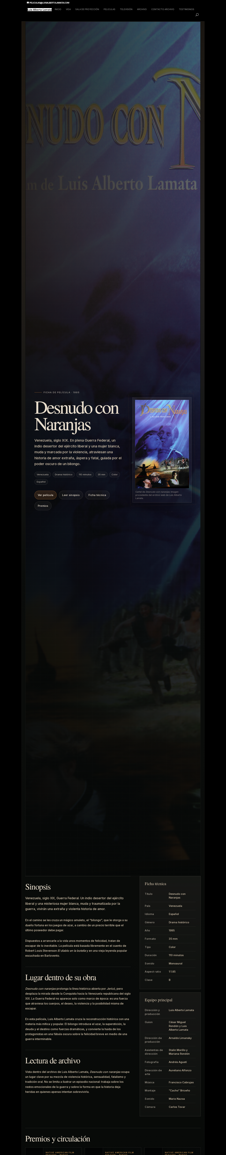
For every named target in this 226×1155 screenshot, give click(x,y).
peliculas (109, 9)
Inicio (58, 9)
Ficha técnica (97, 495)
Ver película (45, 495)
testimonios (186, 9)
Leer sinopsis (71, 495)
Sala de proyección (87, 9)
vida (68, 9)
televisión (126, 9)
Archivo (142, 9)
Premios (43, 505)
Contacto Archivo (162, 9)
